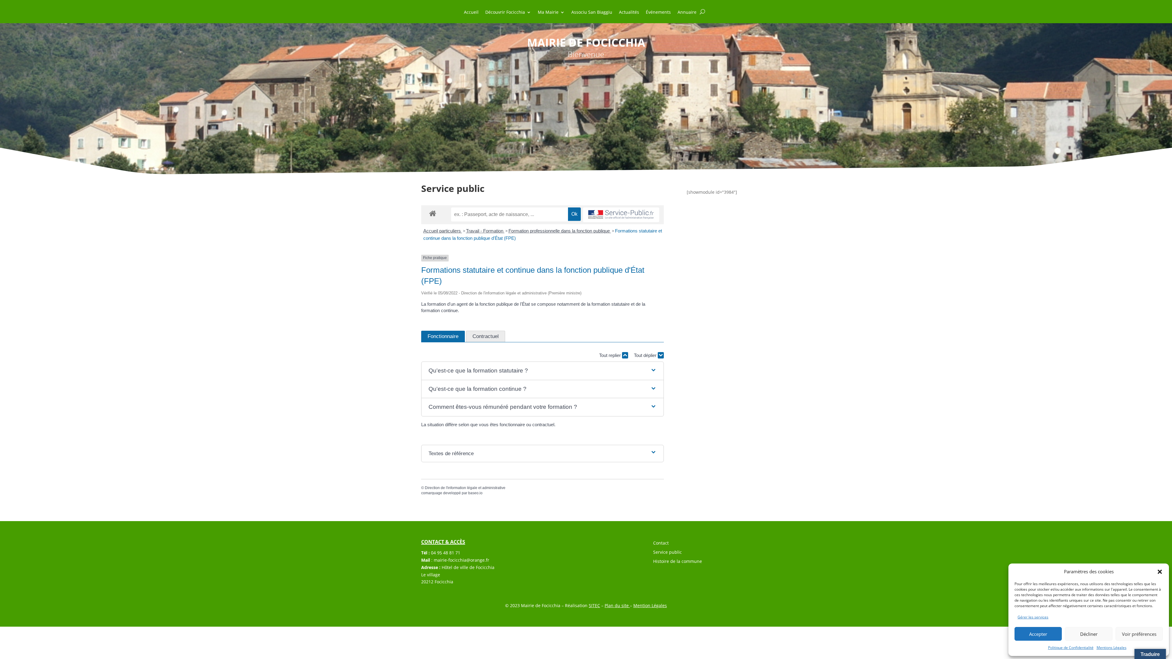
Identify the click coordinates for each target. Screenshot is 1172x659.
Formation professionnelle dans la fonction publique (559, 230)
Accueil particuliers (442, 230)
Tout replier (610, 355)
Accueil (471, 12)
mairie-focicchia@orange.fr (461, 560)
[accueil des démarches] (433, 213)
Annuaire (687, 12)
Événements (658, 12)
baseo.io (475, 493)
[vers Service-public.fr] (621, 214)
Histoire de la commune (677, 561)
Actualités (629, 12)
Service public (667, 552)
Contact (661, 543)
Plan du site (617, 605)
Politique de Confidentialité (1071, 647)
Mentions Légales (1112, 647)
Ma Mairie (548, 12)
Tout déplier (646, 355)
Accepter (1038, 634)
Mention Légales (650, 605)
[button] (1160, 572)
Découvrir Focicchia (505, 12)
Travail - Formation (485, 230)
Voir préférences (1139, 634)
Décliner (1089, 634)
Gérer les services (1033, 617)
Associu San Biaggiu (591, 12)
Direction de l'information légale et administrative (465, 488)
